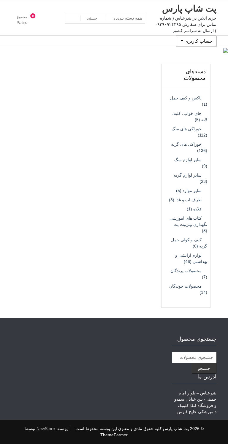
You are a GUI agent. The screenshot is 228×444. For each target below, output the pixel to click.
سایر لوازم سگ (188, 159)
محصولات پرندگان (186, 270)
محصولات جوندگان (185, 286)
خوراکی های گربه (186, 144)
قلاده (197, 209)
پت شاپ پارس (189, 8)
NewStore (46, 428)
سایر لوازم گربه (188, 175)
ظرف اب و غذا (188, 199)
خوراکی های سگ (187, 128)
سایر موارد (192, 190)
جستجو (204, 368)
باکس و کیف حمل (186, 98)
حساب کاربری (198, 41)
